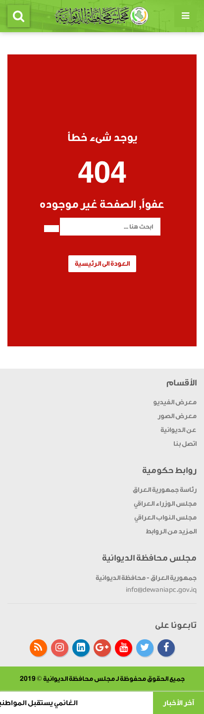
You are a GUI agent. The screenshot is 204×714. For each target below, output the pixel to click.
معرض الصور (177, 416)
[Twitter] (144, 648)
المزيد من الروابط (171, 531)
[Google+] (102, 648)
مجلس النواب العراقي (165, 517)
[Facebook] (166, 648)
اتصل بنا (185, 443)
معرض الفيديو (175, 402)
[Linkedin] (81, 648)
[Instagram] (59, 648)
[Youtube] (123, 648)
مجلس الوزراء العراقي (165, 503)
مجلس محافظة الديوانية (79, 678)
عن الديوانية (178, 430)
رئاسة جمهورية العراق (165, 489)
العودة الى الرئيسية (102, 263)
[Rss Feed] (38, 648)
